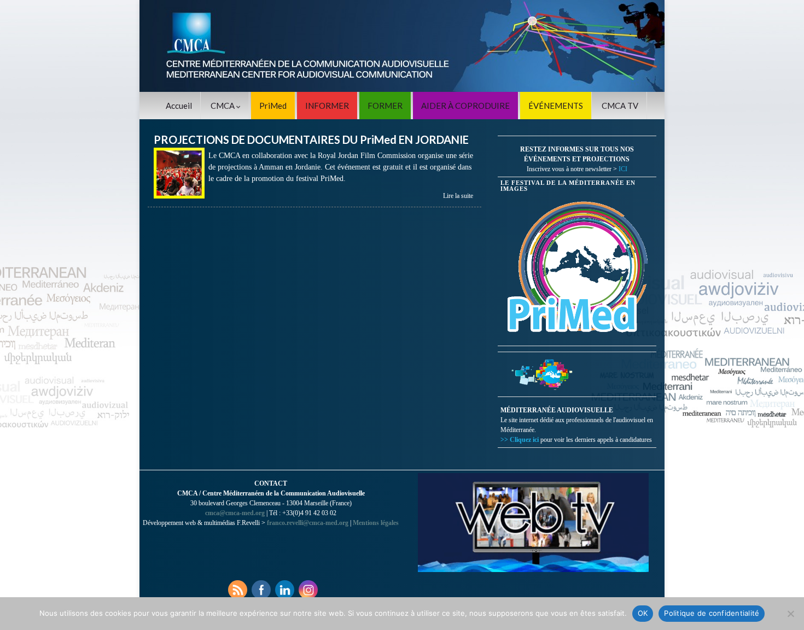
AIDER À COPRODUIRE (465, 105)
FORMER (385, 105)
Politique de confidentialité (711, 613)
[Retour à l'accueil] (402, 46)
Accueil (179, 105)
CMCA (223, 105)
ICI (623, 169)
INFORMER (327, 105)
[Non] (790, 613)
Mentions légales (376, 523)
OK (643, 613)
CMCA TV (620, 105)
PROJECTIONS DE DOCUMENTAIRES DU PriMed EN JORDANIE (311, 139)
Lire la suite (458, 196)
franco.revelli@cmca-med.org (307, 523)
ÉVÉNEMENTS (555, 105)
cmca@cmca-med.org (235, 513)
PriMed (273, 105)
